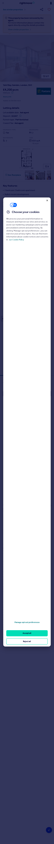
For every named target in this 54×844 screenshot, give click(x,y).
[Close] (47, 200)
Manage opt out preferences (27, 622)
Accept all (27, 633)
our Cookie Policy (16, 239)
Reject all (27, 641)
